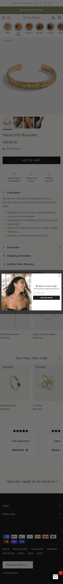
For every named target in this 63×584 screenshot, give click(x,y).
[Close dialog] (59, 275)
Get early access (46, 298)
